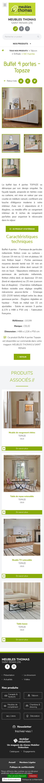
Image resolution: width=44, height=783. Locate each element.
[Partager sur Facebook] (27, 81)
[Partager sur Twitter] (34, 81)
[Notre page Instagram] (27, 28)
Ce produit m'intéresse (23, 229)
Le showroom (30, 675)
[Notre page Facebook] (21, 28)
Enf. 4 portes (29, 54)
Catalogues (14, 752)
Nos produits (20, 44)
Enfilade (17, 54)
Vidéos (27, 679)
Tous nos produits (18, 51)
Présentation (9, 675)
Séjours (34, 51)
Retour (22, 357)
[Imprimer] (20, 81)
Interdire (32, 776)
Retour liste (12, 81)
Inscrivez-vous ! (23, 731)
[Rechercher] (39, 37)
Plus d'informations (11, 780)
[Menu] (4, 4)
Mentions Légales (27, 762)
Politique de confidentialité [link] (32, 780)
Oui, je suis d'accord (17, 776)
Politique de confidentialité (22, 767)
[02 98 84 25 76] (15, 28)
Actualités (8, 679)
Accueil (12, 762)
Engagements (29, 752)
